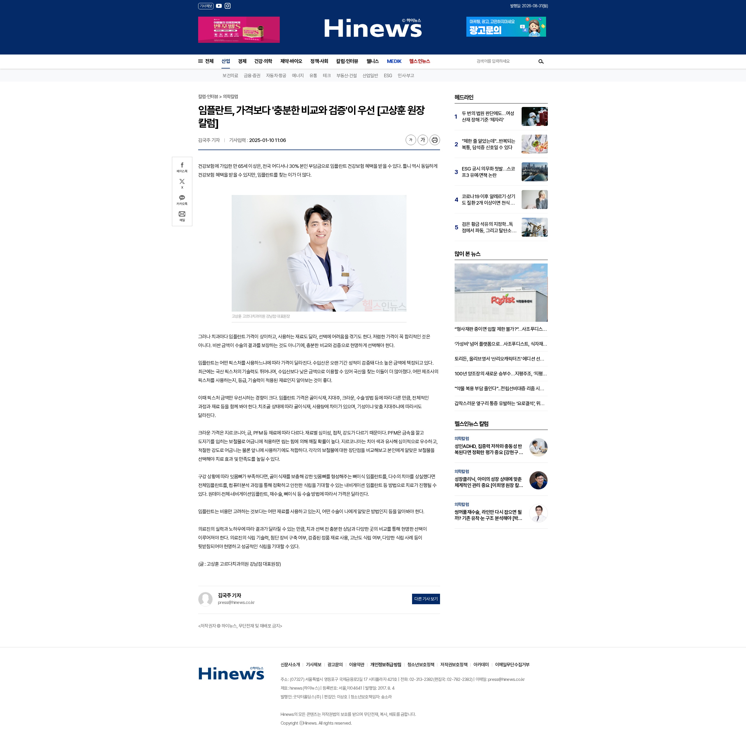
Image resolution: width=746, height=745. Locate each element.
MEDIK (394, 61)
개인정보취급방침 (385, 664)
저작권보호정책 (453, 664)
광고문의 (335, 664)
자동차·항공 (276, 75)
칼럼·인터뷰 (347, 61)
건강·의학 (263, 61)
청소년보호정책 (420, 664)
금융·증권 (252, 75)
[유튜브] (218, 5)
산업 (225, 61)
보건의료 (230, 75)
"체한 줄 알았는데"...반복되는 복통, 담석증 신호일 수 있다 (488, 144)
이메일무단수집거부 (512, 664)
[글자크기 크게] (423, 140)
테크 (326, 75)
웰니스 (373, 61)
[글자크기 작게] (411, 140)
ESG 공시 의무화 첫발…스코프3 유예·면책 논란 (488, 172)
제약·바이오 (291, 61)
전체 (209, 61)
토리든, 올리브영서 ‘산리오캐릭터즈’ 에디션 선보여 (501, 359)
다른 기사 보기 (426, 599)
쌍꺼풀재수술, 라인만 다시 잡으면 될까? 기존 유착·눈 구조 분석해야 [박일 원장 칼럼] (488, 515)
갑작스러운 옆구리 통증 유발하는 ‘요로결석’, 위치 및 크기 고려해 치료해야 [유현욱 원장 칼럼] (501, 403)
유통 (313, 75)
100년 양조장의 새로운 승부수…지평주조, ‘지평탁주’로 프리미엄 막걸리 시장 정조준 (501, 374)
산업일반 (370, 75)
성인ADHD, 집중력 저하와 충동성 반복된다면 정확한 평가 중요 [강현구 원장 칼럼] (489, 449)
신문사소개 (290, 664)
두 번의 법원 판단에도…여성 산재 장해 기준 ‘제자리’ (488, 116)
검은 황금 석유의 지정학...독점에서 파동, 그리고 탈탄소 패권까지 (489, 227)
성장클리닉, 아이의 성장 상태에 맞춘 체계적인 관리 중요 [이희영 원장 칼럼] (488, 482)
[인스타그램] (227, 5)
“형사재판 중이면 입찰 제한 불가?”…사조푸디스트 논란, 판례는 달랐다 (501, 329)
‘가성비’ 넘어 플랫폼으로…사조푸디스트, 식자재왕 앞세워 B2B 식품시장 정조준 (501, 344)
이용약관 (357, 664)
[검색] (541, 61)
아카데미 (481, 664)
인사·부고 (406, 75)
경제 (242, 61)
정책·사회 (319, 61)
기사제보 (313, 664)
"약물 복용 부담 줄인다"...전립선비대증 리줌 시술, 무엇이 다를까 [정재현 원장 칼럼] (501, 388)
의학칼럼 (462, 438)
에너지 (298, 75)
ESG (388, 75)
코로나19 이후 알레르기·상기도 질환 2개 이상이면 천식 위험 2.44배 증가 (488, 200)
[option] (239, 30)
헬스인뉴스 (419, 61)
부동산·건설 (347, 75)
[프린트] (435, 140)
